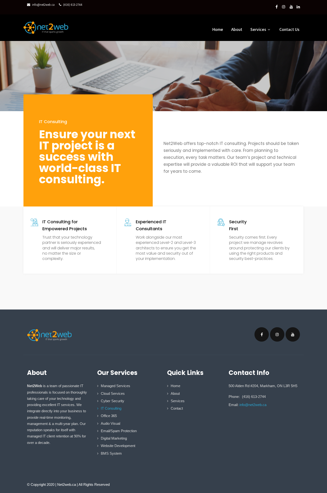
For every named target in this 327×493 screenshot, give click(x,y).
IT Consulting (111, 408)
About (236, 29)
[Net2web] (45, 28)
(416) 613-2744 (72, 5)
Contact (177, 408)
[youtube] (291, 7)
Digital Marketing (114, 438)
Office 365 (109, 416)
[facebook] (277, 7)
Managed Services (115, 386)
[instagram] (283, 7)
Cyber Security (112, 401)
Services (178, 401)
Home (217, 29)
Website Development (118, 446)
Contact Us (289, 29)
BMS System (111, 453)
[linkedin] (298, 7)
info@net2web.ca (43, 5)
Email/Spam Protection (119, 431)
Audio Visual (110, 423)
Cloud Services (113, 393)
